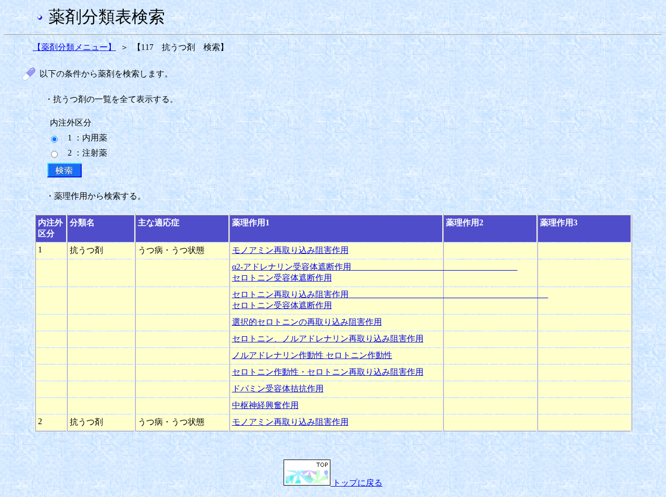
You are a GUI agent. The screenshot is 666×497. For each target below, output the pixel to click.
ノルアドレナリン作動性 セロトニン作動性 (312, 355)
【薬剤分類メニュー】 (74, 47)
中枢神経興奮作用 (265, 405)
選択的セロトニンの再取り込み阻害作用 (307, 321)
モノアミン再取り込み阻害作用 (290, 250)
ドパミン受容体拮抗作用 (278, 388)
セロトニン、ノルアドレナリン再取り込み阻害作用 (328, 338)
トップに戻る (356, 482)
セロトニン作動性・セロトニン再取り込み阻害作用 (328, 371)
